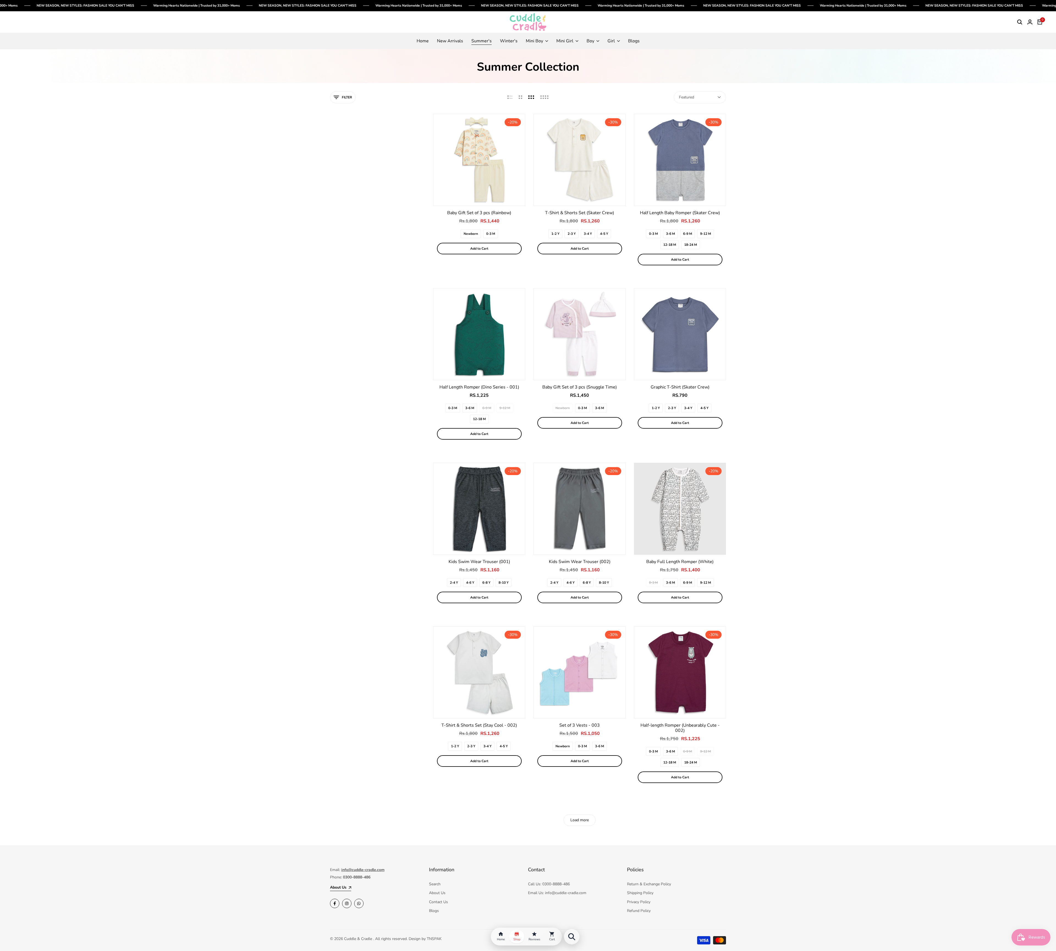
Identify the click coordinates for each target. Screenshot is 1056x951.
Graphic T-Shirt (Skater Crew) (680, 387)
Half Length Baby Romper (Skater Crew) (680, 213)
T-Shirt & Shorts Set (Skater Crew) (579, 213)
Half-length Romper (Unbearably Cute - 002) (680, 728)
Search (435, 884)
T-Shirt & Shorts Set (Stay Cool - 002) (479, 725)
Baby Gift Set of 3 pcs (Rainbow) (479, 213)
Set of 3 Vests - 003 (579, 725)
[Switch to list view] (510, 97)
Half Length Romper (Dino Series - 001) (479, 387)
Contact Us (438, 902)
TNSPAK (434, 938)
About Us (437, 892)
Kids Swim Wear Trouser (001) (479, 561)
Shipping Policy (640, 892)
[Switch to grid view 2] (520, 97)
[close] (100, 919)
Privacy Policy (638, 902)
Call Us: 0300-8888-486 (549, 884)
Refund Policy (639, 910)
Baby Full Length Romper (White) (680, 561)
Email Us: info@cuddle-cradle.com (557, 892)
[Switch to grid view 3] (531, 97)
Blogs (434, 910)
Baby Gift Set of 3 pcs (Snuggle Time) (579, 387)
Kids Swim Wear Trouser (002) (579, 561)
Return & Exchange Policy (649, 884)
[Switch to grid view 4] (544, 97)
